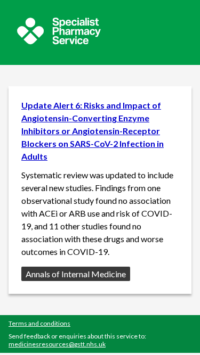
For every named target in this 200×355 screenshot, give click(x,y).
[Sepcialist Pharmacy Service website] (59, 41)
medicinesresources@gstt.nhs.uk (57, 344)
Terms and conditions (39, 323)
